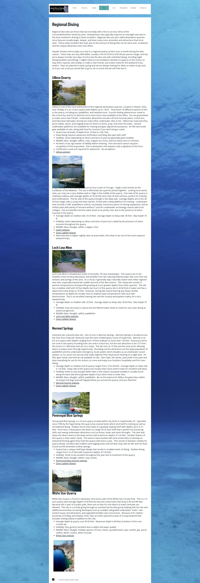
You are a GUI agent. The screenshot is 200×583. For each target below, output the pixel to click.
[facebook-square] (53, 579)
